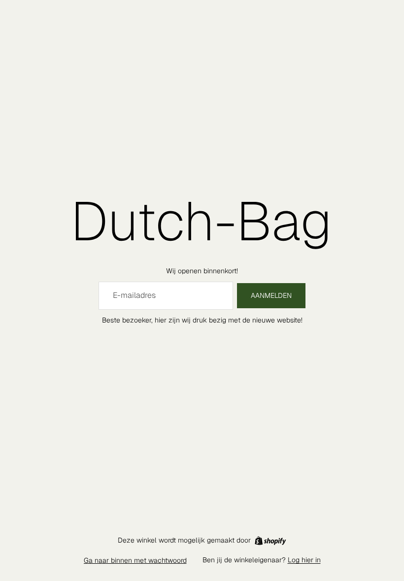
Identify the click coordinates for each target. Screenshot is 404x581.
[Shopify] (270, 540)
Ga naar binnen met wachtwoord (135, 560)
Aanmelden (271, 295)
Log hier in (304, 559)
